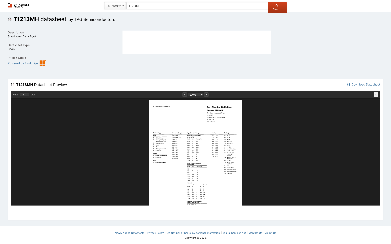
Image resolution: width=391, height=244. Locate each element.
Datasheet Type (19, 45)
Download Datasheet (365, 84)
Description (16, 32)
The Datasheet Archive (18, 5)
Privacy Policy (155, 232)
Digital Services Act (234, 232)
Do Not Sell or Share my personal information (193, 232)
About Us (270, 232)
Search (277, 9)
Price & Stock (17, 58)
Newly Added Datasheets (129, 232)
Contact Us (255, 232)
